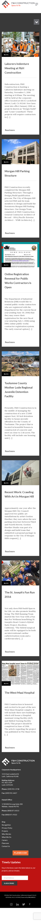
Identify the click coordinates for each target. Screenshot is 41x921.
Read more (10, 130)
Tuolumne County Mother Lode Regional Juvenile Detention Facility (19, 389)
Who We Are (6, 834)
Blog (6, 55)
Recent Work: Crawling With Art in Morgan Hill (19, 494)
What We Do (6, 837)
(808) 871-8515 (13, 811)
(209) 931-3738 (13, 789)
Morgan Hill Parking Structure (17, 173)
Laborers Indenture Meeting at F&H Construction (17, 68)
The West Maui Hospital (19, 692)
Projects (5, 831)
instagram (11, 904)
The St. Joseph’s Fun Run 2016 (20, 594)
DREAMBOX (31, 897)
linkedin (17, 904)
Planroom (5, 843)
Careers (5, 840)
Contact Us (6, 846)
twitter (23, 904)
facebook (29, 904)
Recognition (6, 825)
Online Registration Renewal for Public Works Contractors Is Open (18, 280)
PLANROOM (20, 853)
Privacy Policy (7, 828)
